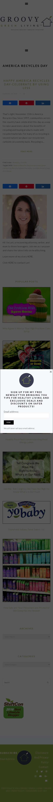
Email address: (11, 411)
